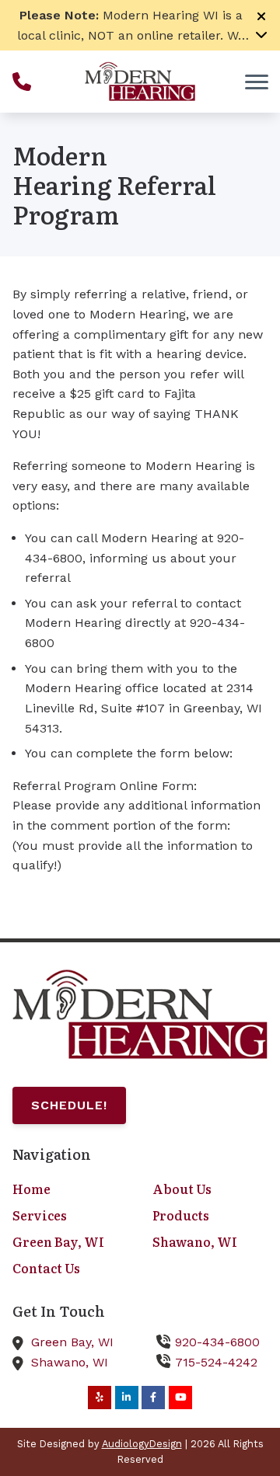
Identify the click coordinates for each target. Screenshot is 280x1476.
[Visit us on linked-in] (126, 1397)
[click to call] (21, 81)
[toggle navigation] (256, 81)
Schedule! (69, 1105)
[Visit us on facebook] (153, 1397)
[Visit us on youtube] (180, 1397)
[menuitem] (70, 1189)
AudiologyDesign (142, 1444)
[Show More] (261, 34)
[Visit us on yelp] (99, 1397)
